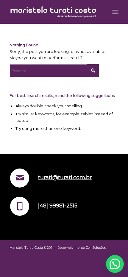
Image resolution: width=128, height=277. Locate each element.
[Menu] (115, 12)
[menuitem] (115, 12)
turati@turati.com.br (65, 177)
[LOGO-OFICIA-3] (53, 12)
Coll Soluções (96, 247)
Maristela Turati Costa (26, 247)
